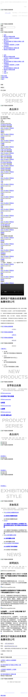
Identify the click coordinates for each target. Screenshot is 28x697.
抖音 (5, 73)
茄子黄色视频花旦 (9, 48)
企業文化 (11, 38)
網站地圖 (3, 695)
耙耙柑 (2, 240)
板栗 (2, 200)
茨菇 (2, 206)
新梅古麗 (16, 48)
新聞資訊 (6, 43)
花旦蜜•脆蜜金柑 (5, 225)
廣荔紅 (2, 131)
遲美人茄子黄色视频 (6, 156)
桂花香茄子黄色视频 (6, 125)
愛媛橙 (2, 232)
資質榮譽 (16, 38)
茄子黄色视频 (7, 41)
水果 (23, 41)
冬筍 (2, 218)
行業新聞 (11, 44)
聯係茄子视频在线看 (9, 49)
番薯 (2, 187)
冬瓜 (2, 212)
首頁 (5, 35)
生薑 (2, 175)
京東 (5, 71)
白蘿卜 (2, 193)
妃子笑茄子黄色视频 (6, 162)
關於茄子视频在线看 (9, 36)
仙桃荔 (2, 137)
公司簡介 (6, 38)
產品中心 (6, 39)
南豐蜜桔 (3, 253)
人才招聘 (16, 44)
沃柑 (2, 247)
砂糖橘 (2, 259)
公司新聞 (6, 44)
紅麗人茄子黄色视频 (6, 150)
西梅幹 (2, 279)
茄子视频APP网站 (16, 41)
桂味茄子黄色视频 (6, 168)
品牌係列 (6, 46)
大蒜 (2, 181)
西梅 (2, 273)
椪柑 (2, 267)
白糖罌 (2, 143)
